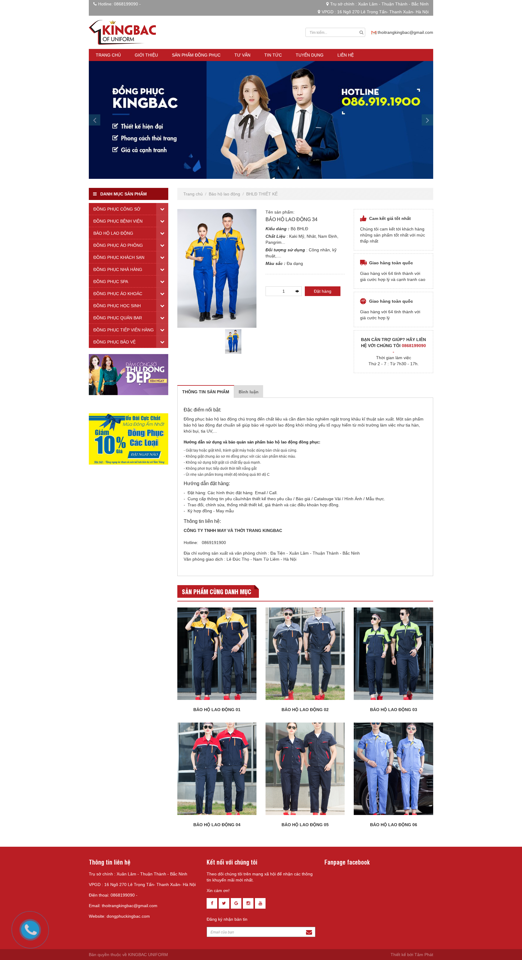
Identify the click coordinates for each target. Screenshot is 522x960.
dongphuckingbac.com (128, 916)
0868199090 (126, 4)
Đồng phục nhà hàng (117, 269)
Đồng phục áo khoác (117, 293)
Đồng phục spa (110, 281)
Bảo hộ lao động (224, 194)
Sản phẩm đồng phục (196, 55)
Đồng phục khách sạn (118, 257)
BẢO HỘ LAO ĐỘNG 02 (305, 709)
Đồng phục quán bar (117, 317)
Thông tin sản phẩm (205, 391)
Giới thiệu (146, 55)
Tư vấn (242, 55)
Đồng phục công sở (116, 209)
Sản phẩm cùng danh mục (216, 591)
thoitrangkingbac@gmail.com (405, 32)
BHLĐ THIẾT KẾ (262, 194)
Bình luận (249, 391)
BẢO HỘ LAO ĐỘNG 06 (393, 824)
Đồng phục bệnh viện (118, 221)
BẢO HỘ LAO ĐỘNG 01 (216, 709)
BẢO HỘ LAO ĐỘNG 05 (305, 824)
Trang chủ (108, 55)
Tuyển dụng (310, 55)
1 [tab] (217, 358)
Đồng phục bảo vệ (114, 342)
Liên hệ (345, 55)
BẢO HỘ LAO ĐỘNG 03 (393, 709)
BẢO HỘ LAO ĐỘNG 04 (216, 824)
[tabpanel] (233, 341)
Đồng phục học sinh (117, 305)
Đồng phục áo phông (118, 245)
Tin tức (273, 55)
